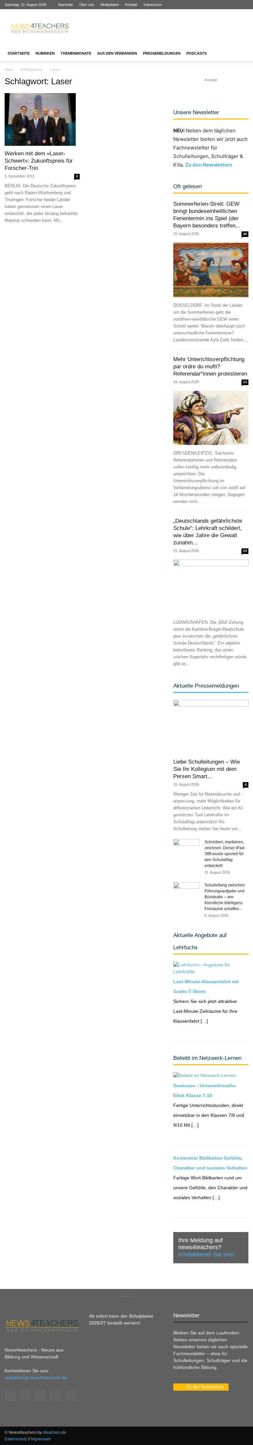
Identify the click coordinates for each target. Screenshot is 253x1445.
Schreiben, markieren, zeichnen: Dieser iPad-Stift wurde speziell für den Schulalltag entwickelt (225, 854)
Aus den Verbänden (117, 53)
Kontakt (131, 5)
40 (245, 234)
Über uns (86, 5)
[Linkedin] (222, 4)
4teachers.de (54, 1432)
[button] (240, 53)
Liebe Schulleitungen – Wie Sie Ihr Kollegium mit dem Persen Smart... (206, 769)
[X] (233, 4)
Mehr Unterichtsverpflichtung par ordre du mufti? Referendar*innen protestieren (210, 366)
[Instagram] (211, 4)
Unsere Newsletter (196, 112)
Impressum (153, 5)
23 (245, 382)
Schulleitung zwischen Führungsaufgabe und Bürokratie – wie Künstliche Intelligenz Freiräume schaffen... (225, 897)
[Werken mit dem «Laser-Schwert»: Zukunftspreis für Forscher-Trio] (42, 119)
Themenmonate (76, 53)
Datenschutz (16, 1439)
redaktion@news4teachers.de (36, 1377)
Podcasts (196, 53)
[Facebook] (200, 4)
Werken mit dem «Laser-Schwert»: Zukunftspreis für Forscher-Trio (39, 160)
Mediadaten (109, 5)
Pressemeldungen (162, 53)
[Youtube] (243, 4)
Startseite (65, 5)
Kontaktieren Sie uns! (206, 1254)
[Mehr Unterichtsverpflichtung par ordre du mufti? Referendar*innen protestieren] (210, 418)
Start (9, 69)
